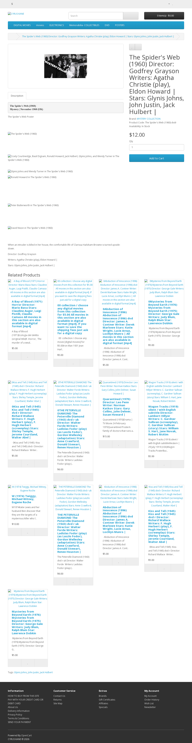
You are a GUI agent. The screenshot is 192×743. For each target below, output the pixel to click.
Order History (151, 699)
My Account (150, 696)
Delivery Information (19, 710)
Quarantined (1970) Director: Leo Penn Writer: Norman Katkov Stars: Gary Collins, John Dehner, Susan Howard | (117, 406)
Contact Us (59, 696)
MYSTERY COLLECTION (148, 118)
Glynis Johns (20, 672)
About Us (13, 707)
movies (40, 25)
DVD (107, 25)
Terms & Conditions (18, 718)
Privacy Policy (15, 714)
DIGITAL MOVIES (22, 25)
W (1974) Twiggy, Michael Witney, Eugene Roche (24, 499)
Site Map (57, 703)
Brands (102, 696)
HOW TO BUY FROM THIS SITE (23, 696)
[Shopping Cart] (177, 3)
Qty (131, 141)
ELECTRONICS (57, 25)
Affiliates (103, 703)
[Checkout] (181, 3)
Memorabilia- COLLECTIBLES (84, 25)
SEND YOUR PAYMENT (19, 722)
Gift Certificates (107, 699)
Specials (103, 707)
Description (17, 95)
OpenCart (26, 735)
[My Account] (167, 3)
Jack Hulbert (46, 672)
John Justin (33, 672)
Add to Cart (156, 158)
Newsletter (150, 707)
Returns (57, 699)
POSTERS (119, 25)
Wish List (149, 703)
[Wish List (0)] (172, 3)
